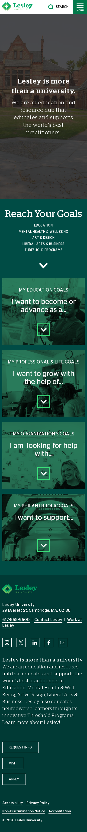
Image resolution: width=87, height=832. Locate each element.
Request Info (20, 747)
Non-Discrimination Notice (23, 811)
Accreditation (59, 811)
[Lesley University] (17, 7)
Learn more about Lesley (30, 722)
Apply (14, 779)
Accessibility (12, 803)
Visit (13, 763)
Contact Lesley (48, 620)
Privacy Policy (38, 803)
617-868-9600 (16, 620)
